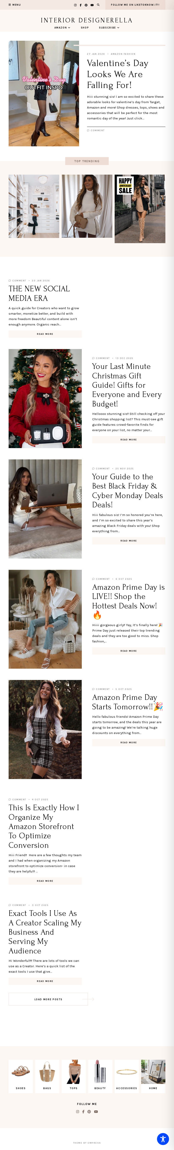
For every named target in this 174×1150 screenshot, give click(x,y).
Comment (97, 130)
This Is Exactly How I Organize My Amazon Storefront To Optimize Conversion (44, 826)
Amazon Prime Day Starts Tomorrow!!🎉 (128, 702)
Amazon (60, 27)
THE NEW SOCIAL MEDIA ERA (39, 293)
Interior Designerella (87, 20)
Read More (45, 334)
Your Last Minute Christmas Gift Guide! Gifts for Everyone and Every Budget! (127, 385)
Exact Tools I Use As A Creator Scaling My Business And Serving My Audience (45, 932)
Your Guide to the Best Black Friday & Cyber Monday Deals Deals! (127, 490)
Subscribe (107, 27)
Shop (85, 27)
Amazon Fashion (123, 54)
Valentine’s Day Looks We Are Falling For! (117, 74)
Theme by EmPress (87, 1143)
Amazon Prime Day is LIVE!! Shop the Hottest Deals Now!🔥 (128, 601)
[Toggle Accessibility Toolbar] (163, 1139)
